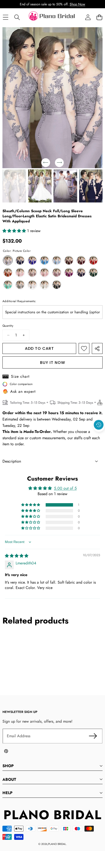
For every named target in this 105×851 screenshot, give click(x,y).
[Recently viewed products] (99, 425)
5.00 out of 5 (65, 488)
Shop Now (77, 4)
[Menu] (5, 17)
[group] (14, 186)
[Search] (16, 17)
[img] (16, 556)
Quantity (7, 326)
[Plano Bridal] (52, 17)
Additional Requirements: (19, 301)
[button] (99, 17)
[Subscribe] (92, 736)
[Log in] (87, 17)
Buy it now (52, 362)
